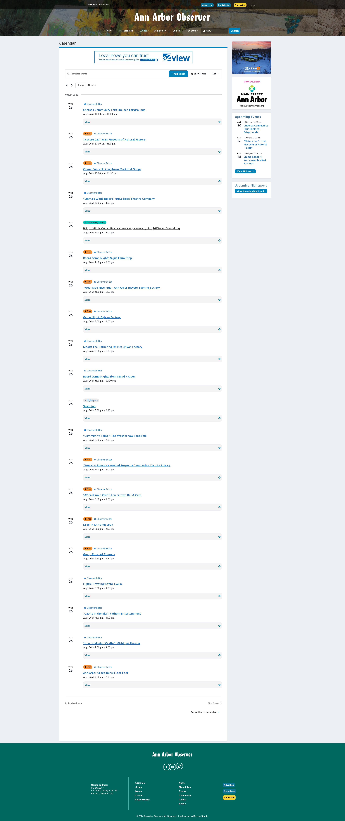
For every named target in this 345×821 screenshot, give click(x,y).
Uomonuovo (103, 4)
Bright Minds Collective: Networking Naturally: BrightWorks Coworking (131, 228)
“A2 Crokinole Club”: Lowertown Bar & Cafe (112, 495)
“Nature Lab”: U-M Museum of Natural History (114, 139)
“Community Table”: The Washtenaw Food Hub (115, 435)
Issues (138, 791)
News (110, 30)
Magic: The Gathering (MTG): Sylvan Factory (112, 347)
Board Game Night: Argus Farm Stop (107, 258)
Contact (139, 795)
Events (143, 30)
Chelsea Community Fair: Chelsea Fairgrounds (114, 110)
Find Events (178, 73)
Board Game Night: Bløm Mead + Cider (109, 376)
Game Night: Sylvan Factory (102, 317)
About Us (140, 783)
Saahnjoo (89, 406)
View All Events (245, 171)
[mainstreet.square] (251, 93)
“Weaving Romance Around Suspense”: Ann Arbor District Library (127, 465)
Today (81, 85)
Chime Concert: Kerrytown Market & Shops (112, 169)
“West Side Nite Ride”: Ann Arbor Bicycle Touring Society (121, 287)
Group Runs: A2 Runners (99, 554)
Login (253, 5)
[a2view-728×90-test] (143, 62)
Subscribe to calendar (203, 712)
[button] (165, 766)
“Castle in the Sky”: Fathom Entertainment (112, 613)
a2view (138, 787)
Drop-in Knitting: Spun (98, 524)
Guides (176, 30)
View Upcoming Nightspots (251, 191)
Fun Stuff (191, 30)
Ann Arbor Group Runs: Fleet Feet (105, 672)
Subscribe (240, 5)
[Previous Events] (66, 85)
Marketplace (126, 30)
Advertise (207, 5)
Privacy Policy (142, 800)
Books (182, 804)
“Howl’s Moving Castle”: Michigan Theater (111, 643)
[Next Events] (71, 85)
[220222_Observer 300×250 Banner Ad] (251, 57)
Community (160, 30)
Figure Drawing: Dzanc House (103, 584)
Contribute (224, 5)
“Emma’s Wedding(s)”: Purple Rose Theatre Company (119, 198)
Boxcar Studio (200, 816)
